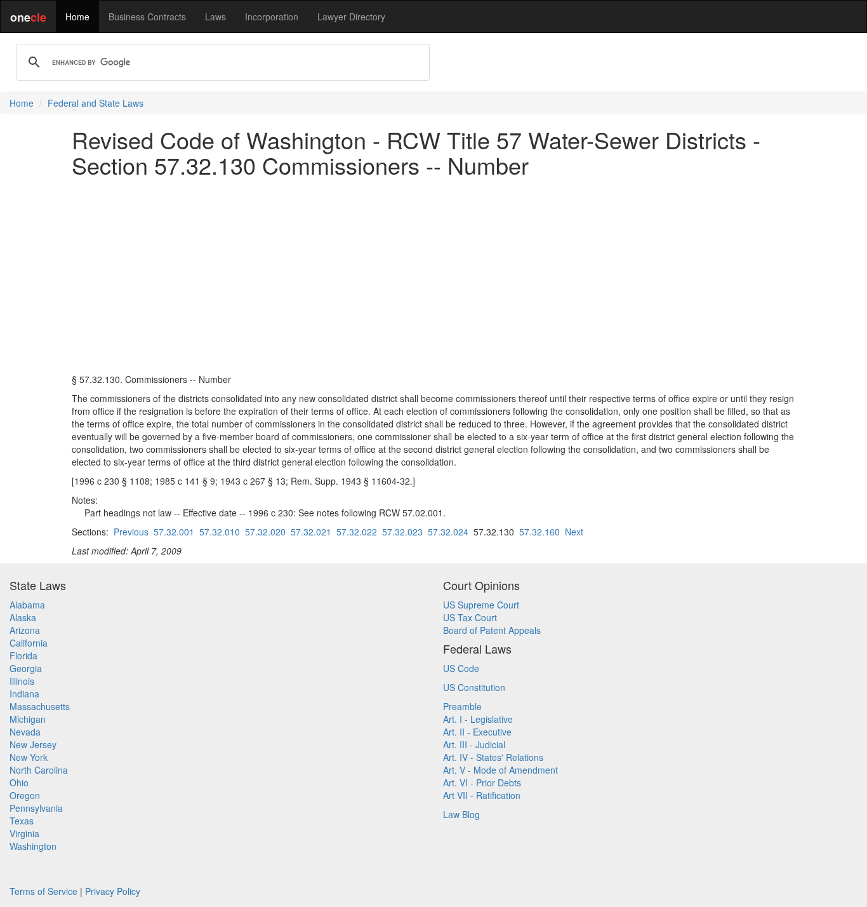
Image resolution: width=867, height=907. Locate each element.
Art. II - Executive (477, 731)
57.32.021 (311, 531)
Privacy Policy (112, 891)
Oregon (25, 795)
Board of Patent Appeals (492, 630)
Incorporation (271, 16)
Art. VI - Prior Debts (482, 782)
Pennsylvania (36, 808)
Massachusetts (40, 706)
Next (574, 531)
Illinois (22, 681)
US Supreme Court (481, 604)
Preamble (462, 706)
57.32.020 (265, 531)
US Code (461, 668)
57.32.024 (448, 531)
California (29, 642)
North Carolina (39, 769)
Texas (22, 820)
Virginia (24, 833)
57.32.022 (356, 531)
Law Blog (461, 814)
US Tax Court (470, 617)
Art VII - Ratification (481, 795)
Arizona (25, 630)
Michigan (28, 719)
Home (77, 16)
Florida (23, 655)
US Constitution (474, 687)
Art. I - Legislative (478, 719)
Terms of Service (43, 891)
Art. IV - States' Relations (493, 757)
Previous (131, 531)
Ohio (19, 782)
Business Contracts (147, 16)
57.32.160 (539, 531)
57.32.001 (174, 531)
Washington (33, 846)
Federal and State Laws (95, 103)
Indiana (24, 693)
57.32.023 (402, 531)
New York (29, 757)
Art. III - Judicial (474, 744)
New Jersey (33, 744)
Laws (215, 16)
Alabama (27, 604)
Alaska (23, 617)
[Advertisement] (433, 275)
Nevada (25, 731)
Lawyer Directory (351, 16)
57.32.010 (219, 531)
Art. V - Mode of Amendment (500, 769)
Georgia (26, 668)
